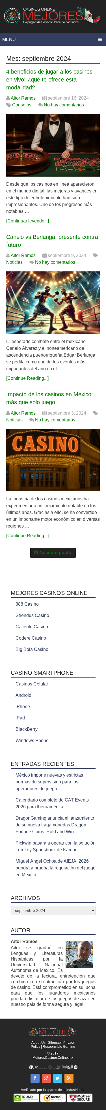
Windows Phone (32, 740)
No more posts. (55, 552)
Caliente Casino (32, 626)
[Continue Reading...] (27, 378)
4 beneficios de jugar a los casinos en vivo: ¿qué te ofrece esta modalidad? (49, 79)
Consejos (21, 104)
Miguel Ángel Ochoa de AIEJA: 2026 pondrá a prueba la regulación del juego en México (56, 868)
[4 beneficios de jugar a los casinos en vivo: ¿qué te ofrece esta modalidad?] (53, 145)
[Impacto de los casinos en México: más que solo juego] (53, 460)
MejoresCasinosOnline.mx (53, 1058)
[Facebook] (35, 1078)
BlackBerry (27, 729)
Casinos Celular (32, 684)
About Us (38, 1043)
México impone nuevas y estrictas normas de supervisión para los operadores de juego (49, 782)
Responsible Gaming (59, 1047)
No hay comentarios (64, 104)
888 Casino (27, 604)
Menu (9, 39)
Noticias (14, 262)
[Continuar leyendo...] (27, 220)
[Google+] (46, 1078)
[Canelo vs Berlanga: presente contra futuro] (53, 302)
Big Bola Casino (32, 649)
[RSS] (68, 1078)
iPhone (23, 706)
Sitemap (54, 1043)
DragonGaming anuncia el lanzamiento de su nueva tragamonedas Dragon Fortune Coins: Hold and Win (55, 825)
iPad (20, 717)
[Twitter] (57, 1078)
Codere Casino (31, 638)
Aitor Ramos (23, 98)
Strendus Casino (32, 615)
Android (23, 695)
